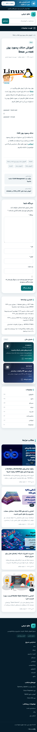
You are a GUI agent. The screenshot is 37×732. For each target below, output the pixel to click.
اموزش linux (29, 166)
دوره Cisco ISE (31, 698)
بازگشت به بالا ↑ (32, 729)
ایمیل (31, 257)
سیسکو (33, 658)
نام (32, 247)
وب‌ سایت (30, 267)
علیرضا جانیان (8, 57)
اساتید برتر (33, 716)
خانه (34, 35)
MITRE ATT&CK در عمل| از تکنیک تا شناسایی (20, 324)
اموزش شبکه (19, 166)
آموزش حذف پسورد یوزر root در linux (16, 161)
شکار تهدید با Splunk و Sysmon (26, 687)
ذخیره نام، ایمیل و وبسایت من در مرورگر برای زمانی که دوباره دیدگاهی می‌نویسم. (19, 281)
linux (31, 91)
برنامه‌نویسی (32, 665)
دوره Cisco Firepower (29, 691)
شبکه (31, 42)
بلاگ (34, 712)
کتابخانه (33, 673)
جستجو (5, 21)
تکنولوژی (33, 669)
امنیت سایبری (32, 654)
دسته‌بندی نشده (31, 708)
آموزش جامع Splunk (30, 694)
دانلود (34, 676)
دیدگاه (31, 215)
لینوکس (30, 144)
